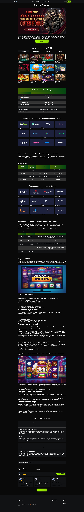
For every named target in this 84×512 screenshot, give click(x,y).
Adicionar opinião (61, 473)
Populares (23, 51)
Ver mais (42, 489)
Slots (60, 51)
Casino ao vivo (35, 51)
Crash (47, 51)
